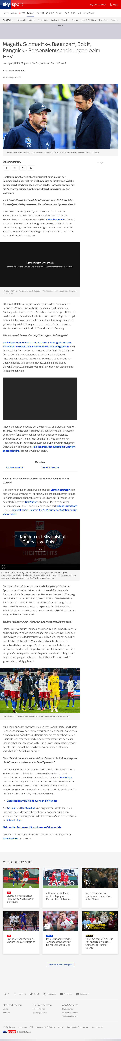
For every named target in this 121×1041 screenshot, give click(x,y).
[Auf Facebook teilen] (6, 168)
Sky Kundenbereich (69, 1016)
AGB (31, 1027)
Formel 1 (40, 13)
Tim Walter (31, 501)
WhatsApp (84, 994)
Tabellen (65, 20)
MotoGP (50, 13)
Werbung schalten (40, 1013)
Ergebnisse (43, 20)
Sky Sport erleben (98, 4)
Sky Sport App (67, 1009)
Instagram (52, 994)
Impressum (22, 1027)
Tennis (59, 13)
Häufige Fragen (9, 1027)
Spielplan (54, 20)
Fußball (30, 13)
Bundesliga (66, 777)
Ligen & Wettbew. (88, 20)
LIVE (23, 13)
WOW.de (6, 1013)
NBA (73, 13)
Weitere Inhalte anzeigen (60, 964)
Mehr (113, 20)
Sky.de (5, 1009)
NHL (79, 13)
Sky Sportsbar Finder (70, 1013)
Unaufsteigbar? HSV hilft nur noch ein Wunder (32, 800)
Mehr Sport (89, 13)
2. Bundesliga (14, 820)
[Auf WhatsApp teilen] (22, 168)
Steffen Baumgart (60, 489)
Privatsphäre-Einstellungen (77, 1027)
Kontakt (61, 1027)
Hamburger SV (56, 219)
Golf (67, 13)
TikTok (36, 994)
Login (39, 549)
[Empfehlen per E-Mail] (31, 168)
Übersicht (21, 20)
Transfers (103, 20)
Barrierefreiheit (97, 1027)
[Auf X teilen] (14, 168)
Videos (14, 13)
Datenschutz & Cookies (46, 1027)
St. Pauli (11, 807)
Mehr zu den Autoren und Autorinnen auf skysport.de (32, 827)
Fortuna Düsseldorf (66, 505)
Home (5, 13)
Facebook (22, 994)
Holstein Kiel (28, 807)
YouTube (68, 994)
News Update (10, 838)
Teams (75, 20)
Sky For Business (39, 1009)
